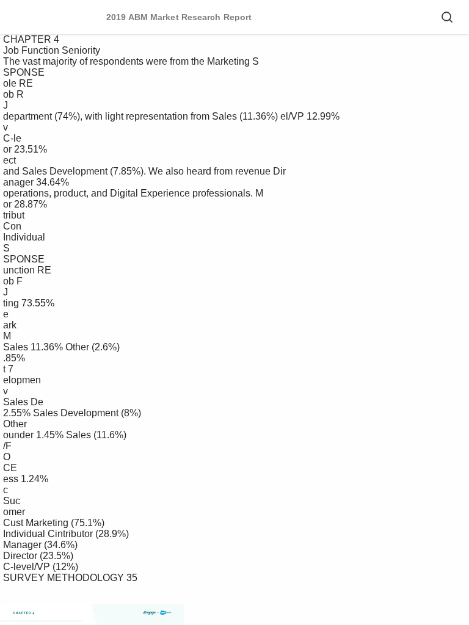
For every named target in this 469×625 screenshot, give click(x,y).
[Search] (447, 17)
